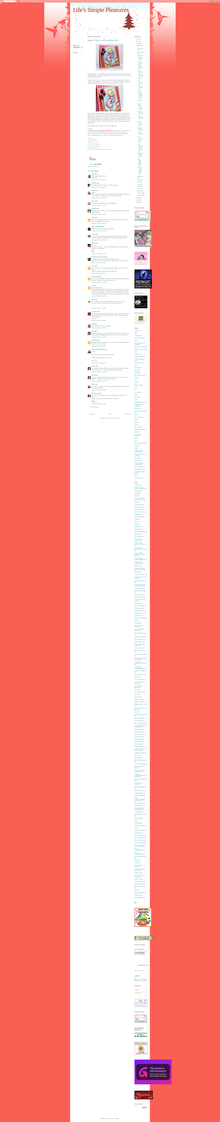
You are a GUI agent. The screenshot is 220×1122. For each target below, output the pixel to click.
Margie (136, 419)
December (140, 45)
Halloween (137, 623)
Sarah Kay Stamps (139, 790)
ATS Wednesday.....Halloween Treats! (140, 57)
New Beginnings (138, 729)
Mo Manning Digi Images (140, 714)
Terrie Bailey (137, 458)
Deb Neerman (137, 367)
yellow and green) (138, 897)
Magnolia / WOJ (138, 699)
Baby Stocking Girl (96, 115)
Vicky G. (136, 475)
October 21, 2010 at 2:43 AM (99, 346)
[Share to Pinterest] (101, 164)
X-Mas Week (137, 895)
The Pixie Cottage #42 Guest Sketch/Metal (139, 65)
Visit (139, 970)
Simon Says (90, 149)
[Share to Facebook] (99, 164)
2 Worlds (94, 183)
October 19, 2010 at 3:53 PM (99, 320)
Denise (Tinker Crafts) (139, 375)
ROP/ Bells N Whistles (140, 760)
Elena (93, 384)
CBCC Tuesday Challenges (138, 539)
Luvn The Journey (138, 417)
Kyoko (136, 414)
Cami (135, 351)
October (140, 52)
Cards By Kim (137, 354)
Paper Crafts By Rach (139, 429)
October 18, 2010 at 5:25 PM (99, 179)
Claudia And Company (139, 580)
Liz (92, 285)
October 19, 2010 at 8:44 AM (99, 273)
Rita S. (136, 440)
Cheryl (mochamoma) (139, 356)
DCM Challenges (138, 588)
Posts (138, 990)
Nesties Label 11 (98, 133)
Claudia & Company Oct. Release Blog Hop (140, 170)
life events (137, 677)
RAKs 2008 (137, 757)
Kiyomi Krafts (137, 408)
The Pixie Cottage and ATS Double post (140, 845)
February (140, 193)
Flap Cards (137, 603)
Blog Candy (137, 534)
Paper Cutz (90, 147)
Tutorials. (136, 862)
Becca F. (136, 340)
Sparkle (136, 448)
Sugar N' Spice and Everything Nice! (140, 106)
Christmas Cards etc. (139, 574)
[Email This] (94, 164)
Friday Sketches (138, 608)
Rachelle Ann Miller (139, 752)
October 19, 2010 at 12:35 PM (99, 282)
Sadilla (93, 243)
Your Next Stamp (138, 478)
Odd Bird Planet (138, 731)
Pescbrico (136, 432)
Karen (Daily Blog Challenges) (138, 405)
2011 (137, 41)
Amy (135, 333)
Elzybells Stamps (138, 597)
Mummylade (95, 276)
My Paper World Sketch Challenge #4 (140, 726)
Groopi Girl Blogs (138, 385)
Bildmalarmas (137, 526)
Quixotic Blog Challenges (137, 435)
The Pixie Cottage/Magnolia (138, 853)
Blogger (117, 1118)
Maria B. (136, 422)
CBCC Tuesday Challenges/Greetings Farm (139, 554)
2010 (137, 43)
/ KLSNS (136, 493)
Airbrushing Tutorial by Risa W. (140, 155)
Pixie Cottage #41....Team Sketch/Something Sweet (140, 85)
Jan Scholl (137, 397)
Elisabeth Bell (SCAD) (139, 590)
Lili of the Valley (138, 679)
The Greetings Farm (139, 840)
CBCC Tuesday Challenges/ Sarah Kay (140, 543)
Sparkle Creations (138, 803)
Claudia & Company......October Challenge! (140, 131)
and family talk (138, 509)
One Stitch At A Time (91, 144)
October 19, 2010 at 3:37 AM (99, 253)
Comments (139, 992)
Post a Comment (94, 407)
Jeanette (94, 208)
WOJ (135, 890)
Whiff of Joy (137, 879)
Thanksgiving (137, 832)
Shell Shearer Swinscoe (98, 257)
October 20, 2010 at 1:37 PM (99, 337)
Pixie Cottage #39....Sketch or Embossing (140, 148)
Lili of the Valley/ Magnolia (138, 686)
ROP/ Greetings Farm (139, 764)
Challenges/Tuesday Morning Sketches (139, 569)
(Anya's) (136, 484)
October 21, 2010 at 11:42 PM (99, 372)
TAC (135, 828)
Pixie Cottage (137, 744)
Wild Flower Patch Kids (140, 886)
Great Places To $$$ (139, 618)
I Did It (89, 143)
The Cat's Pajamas (139, 835)
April (139, 188)
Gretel (136, 620)
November (140, 48)
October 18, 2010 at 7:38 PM (99, 214)
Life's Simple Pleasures (101, 10)
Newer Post (92, 414)
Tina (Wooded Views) (139, 469)
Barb (93, 323)
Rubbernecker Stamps (140, 786)
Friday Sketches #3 (139, 610)
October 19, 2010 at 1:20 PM (99, 308)
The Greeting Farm (139, 837)
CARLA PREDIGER (96, 226)
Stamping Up (137, 818)
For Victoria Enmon (139, 605)
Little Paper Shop (138, 692)
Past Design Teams (139, 734)
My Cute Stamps (138, 720)
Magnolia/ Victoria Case (140, 704)
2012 (137, 39)
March (139, 191)
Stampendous (137, 805)
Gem (93, 331)
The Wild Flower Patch (140, 856)
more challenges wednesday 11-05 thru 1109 (140, 74)
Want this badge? (140, 1085)
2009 (137, 198)
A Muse (136, 502)
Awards (136, 519)
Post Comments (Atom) (113, 418)
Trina (93, 234)
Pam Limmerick (138, 427)
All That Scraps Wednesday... (140, 123)
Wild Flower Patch (139, 884)
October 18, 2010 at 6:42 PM (99, 205)
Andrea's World (138, 335)
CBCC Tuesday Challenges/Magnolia (139, 559)
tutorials (136, 860)
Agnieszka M (95, 393)
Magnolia (136, 697)
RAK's (136, 755)
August (140, 180)
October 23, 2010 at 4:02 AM (99, 403)
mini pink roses (107, 135)
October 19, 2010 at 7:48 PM (99, 328)
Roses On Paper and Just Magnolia (139, 771)
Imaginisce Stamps (139, 637)
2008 (137, 200)
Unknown (94, 340)
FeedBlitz (143, 954)
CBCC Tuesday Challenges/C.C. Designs (140, 548)
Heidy (135, 387)
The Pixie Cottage (138, 466)
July (139, 182)
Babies (136, 521)
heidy (93, 174)
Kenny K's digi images (140, 650)
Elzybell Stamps (138, 594)
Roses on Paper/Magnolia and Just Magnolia (140, 775)
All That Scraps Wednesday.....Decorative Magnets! (140, 97)
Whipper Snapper (138, 881)
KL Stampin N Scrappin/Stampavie (139, 667)
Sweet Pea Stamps (139, 825)
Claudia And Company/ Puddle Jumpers (140, 585)
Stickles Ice (100, 135)
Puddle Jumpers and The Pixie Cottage (140, 749)
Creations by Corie (139, 363)
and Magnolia (137, 514)
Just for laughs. (138, 648)
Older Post (127, 414)
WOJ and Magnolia (139, 892)
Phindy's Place (138, 736)
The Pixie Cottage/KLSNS (138, 849)
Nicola (136, 424)
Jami (93, 217)
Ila (135, 390)
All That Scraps (138, 504)
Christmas (137, 572)
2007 (137, 202)
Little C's (136, 689)
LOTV (135, 694)
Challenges (137, 565)
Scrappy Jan (137, 445)
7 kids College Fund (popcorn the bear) (139, 499)
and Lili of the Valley (139, 512)
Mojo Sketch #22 (138, 718)
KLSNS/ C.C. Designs (139, 670)
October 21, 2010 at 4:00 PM (99, 363)
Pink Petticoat (138, 741)
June (139, 184)
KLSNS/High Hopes (139, 674)
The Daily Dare (138, 460)
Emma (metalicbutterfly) (98, 349)
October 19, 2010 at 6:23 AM (99, 262)
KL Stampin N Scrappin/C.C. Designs (140, 662)
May (139, 186)
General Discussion (139, 613)
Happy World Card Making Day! (139, 162)
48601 (136, 496)
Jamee (136, 395)
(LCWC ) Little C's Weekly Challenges (139, 487)
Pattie (93, 190)
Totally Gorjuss (90, 141)
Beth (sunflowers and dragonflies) (139, 343)
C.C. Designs (95, 166)
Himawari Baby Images (140, 633)
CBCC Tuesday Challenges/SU (138, 562)
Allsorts (98, 121)
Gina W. (136, 382)
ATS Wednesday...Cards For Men (140, 139)
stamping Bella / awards (140, 814)
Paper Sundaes (90, 146)
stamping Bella (138, 811)
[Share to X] (97, 164)
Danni (93, 201)
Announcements (138, 517)
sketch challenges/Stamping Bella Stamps (139, 799)
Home (109, 414)
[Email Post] (91, 164)
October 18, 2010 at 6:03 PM (99, 187)
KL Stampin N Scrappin (140, 654)
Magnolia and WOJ (139, 701)
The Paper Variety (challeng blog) (138, 463)
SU (135, 820)
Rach (135, 438)
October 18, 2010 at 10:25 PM (99, 231)
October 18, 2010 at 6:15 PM (99, 197)
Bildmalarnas (137, 529)
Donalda (136, 377)
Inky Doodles (137, 392)
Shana (93, 366)
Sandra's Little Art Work (140, 443)
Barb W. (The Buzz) (139, 338)
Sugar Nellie (137, 823)
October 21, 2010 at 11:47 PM (99, 381)
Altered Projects (138, 507)
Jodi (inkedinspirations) (140, 402)
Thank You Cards (138, 830)
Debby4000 (137, 370)
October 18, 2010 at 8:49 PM (99, 223)
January (140, 195)
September (140, 176)
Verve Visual (137, 872)
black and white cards (139, 531)
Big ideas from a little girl (140, 346)
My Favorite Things (139, 723)
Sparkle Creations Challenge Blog (138, 451)
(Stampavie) (137, 491)
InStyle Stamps (138, 641)
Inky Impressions (138, 639)
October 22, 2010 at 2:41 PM (99, 390)
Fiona (93, 299)
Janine (136, 399)
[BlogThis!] (96, 164)
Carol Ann (94, 311)
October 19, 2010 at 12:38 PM (99, 296)
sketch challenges (139, 795)
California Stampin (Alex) (140, 349)
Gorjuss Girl (137, 615)
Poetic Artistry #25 (139, 746)
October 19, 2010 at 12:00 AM (99, 240)
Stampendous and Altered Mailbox (139, 808)
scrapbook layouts (139, 793)
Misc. (135, 712)
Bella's (136, 524)
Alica (93, 266)
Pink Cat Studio (138, 739)
